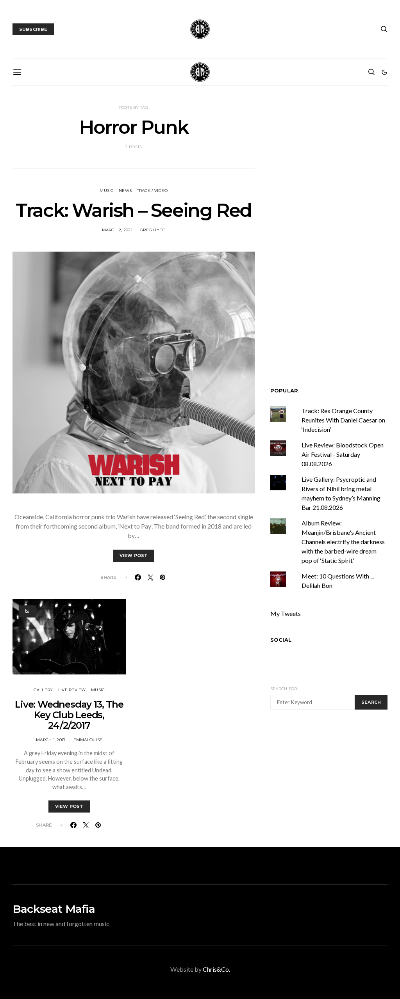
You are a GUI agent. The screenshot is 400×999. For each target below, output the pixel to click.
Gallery (43, 689)
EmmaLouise (88, 739)
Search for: (284, 688)
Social (280, 640)
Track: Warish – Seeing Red (134, 210)
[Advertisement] (335, 777)
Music (106, 190)
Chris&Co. (216, 969)
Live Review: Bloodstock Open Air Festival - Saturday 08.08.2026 (343, 454)
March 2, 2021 (117, 229)
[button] (384, 72)
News (125, 190)
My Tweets (285, 613)
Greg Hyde (152, 229)
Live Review (72, 689)
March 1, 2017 (51, 739)
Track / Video (152, 190)
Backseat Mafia (53, 908)
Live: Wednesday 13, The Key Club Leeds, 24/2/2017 (69, 715)
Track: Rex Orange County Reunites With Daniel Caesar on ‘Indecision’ (343, 420)
